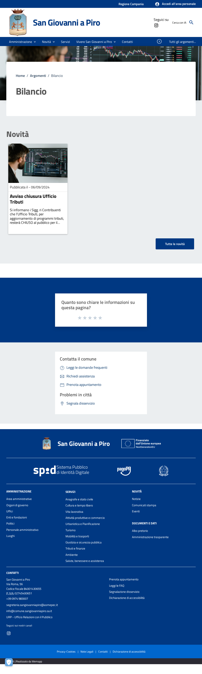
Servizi (70, 492)
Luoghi (10, 536)
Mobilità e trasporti (77, 536)
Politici (10, 523)
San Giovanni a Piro (66, 22)
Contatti (12, 573)
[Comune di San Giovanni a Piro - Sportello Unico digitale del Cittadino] (17, 22)
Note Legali (86, 651)
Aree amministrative (19, 499)
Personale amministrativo (22, 529)
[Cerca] (191, 22)
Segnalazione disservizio (124, 591)
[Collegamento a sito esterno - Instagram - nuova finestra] (156, 25)
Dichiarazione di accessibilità (127, 598)
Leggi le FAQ (116, 585)
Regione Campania (131, 4)
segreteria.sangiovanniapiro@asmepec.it (32, 605)
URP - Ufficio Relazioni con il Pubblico (29, 617)
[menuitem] (127, 41)
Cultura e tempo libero (79, 505)
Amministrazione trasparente (150, 537)
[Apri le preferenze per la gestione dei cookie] (10, 663)
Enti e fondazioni (16, 517)
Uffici (9, 511)
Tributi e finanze (75, 548)
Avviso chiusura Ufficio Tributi (33, 199)
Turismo (70, 530)
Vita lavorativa (74, 511)
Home (20, 75)
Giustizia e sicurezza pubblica (83, 542)
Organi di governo (17, 505)
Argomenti (38, 75)
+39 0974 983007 (17, 598)
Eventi (136, 511)
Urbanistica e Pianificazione (82, 524)
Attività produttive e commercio (85, 517)
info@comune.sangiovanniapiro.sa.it (29, 611)
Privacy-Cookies (66, 651)
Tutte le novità (175, 244)
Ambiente (71, 554)
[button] (175, 4)
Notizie (136, 499)
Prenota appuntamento (123, 579)
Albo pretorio (140, 530)
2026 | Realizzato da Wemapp (25, 661)
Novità (17, 134)
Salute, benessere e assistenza (84, 561)
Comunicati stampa (144, 505)
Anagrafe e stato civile (79, 499)
